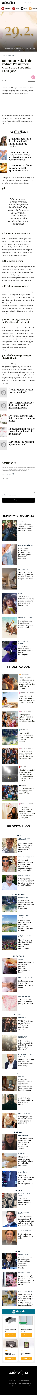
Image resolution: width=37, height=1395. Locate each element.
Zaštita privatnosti (25, 1383)
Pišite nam (12, 1380)
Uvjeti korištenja (25, 1380)
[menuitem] (29, 3)
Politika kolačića (25, 1386)
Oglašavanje (13, 1386)
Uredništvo (12, 1383)
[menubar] (30, 3)
